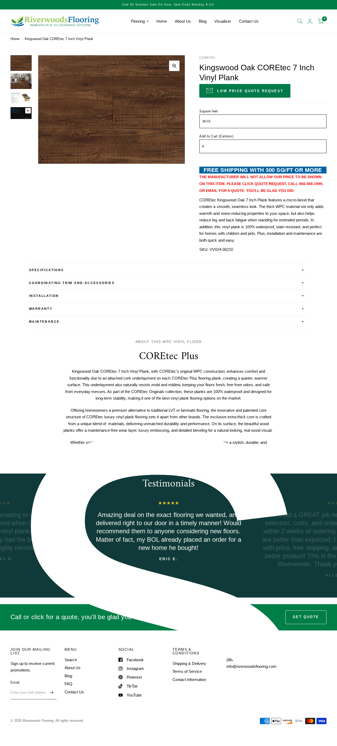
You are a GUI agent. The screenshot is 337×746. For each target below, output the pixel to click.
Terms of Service (187, 671)
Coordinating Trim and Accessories (72, 283)
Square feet (208, 111)
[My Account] (310, 21)
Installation (44, 296)
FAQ (68, 684)
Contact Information (189, 679)
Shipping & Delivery (189, 663)
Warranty (40, 309)
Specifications (46, 270)
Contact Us (249, 21)
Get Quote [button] (306, 617)
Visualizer (222, 21)
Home (161, 21)
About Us (183, 21)
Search (71, 660)
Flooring (138, 21)
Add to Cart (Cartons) (216, 136)
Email (15, 682)
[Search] (300, 21)
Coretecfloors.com (200, 461)
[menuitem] (139, 21)
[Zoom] (174, 66)
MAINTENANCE (44, 322)
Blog (202, 21)
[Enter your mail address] (51, 692)
